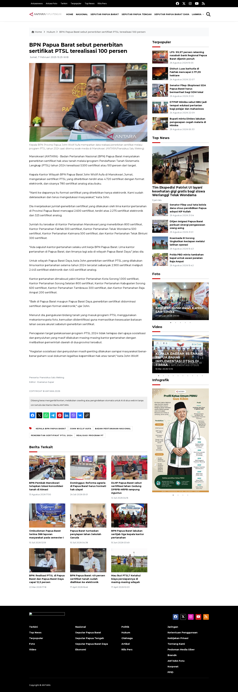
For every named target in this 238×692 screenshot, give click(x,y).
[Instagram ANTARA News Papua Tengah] (190, 3)
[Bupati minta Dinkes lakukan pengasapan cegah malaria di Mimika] (160, 123)
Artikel (125, 643)
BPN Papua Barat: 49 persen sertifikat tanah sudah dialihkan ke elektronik (87, 579)
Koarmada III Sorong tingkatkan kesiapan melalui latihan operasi (187, 241)
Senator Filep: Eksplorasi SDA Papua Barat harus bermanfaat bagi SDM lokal (188, 89)
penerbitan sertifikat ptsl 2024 (52, 435)
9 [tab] (197, 375)
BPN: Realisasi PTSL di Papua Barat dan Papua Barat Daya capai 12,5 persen (47, 579)
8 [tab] (192, 375)
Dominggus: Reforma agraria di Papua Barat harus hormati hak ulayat (88, 486)
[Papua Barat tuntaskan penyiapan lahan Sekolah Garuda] (88, 515)
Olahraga (127, 638)
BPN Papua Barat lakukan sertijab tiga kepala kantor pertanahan (127, 534)
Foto (156, 274)
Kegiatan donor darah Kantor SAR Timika (179, 310)
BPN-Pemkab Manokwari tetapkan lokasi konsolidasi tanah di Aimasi (46, 486)
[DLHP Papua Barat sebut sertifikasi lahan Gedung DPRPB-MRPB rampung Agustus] (129, 467)
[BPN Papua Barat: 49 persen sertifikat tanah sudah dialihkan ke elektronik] (88, 560)
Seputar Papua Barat (105, 14)
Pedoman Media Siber (181, 649)
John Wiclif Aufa (80, 428)
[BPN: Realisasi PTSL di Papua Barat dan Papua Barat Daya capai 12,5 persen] (47, 560)
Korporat (173, 666)
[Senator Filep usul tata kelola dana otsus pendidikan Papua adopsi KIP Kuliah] (160, 209)
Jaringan (173, 626)
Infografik (160, 380)
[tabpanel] (180, 301)
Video (157, 327)
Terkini (64, 3)
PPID (170, 672)
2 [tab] (175, 322)
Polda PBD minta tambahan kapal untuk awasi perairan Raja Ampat (187, 258)
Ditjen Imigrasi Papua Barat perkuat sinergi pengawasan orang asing (187, 225)
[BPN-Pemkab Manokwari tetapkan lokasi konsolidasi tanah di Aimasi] (47, 467)
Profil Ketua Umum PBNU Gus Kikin (179, 482)
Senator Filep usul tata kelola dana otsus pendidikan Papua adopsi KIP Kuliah (188, 208)
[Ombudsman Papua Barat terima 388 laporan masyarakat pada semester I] (47, 515)
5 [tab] (190, 322)
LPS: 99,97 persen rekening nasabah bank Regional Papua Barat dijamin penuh (188, 55)
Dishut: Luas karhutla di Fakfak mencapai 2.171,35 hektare (185, 72)
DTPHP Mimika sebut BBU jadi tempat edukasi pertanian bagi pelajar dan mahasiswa (188, 105)
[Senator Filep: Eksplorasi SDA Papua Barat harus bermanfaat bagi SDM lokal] (160, 90)
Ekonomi (80, 649)
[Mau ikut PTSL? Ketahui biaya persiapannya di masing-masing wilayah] (129, 560)
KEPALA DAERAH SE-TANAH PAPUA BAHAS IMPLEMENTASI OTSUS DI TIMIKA (179, 359)
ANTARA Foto (176, 660)
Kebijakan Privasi (178, 638)
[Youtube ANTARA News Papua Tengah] (197, 3)
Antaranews (37, 3)
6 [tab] (183, 375)
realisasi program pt (90, 435)
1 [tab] (170, 322)
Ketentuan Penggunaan (183, 632)
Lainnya (197, 14)
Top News (89, 3)
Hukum (51, 31)
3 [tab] (180, 322)
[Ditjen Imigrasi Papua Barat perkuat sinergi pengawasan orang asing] (160, 226)
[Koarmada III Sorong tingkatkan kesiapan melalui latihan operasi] (160, 242)
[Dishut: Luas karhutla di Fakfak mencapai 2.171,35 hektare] (160, 73)
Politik (125, 626)
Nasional (82, 14)
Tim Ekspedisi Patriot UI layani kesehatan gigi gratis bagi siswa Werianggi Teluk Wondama (178, 191)
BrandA (172, 655)
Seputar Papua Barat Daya (171, 14)
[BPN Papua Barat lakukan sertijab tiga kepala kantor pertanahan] (129, 515)
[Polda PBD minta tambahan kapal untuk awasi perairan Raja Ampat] (160, 259)
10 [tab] (202, 375)
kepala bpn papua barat (51, 428)
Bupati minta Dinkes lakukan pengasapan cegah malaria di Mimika (188, 122)
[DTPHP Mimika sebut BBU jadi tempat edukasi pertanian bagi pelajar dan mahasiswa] (160, 106)
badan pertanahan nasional (113, 428)
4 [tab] (185, 322)
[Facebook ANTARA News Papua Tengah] (177, 3)
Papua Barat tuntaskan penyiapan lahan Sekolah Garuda (85, 534)
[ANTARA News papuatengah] (45, 14)
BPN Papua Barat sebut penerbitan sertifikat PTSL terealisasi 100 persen (102, 31)
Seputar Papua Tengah (137, 14)
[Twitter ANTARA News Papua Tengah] (184, 3)
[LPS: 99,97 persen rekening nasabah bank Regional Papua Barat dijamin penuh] (160, 56)
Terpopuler (76, 3)
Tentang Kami (176, 643)
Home (69, 14)
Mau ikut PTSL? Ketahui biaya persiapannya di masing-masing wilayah (126, 579)
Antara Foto (51, 3)
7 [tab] (187, 375)
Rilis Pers (102, 3)
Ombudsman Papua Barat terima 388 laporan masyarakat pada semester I (46, 534)
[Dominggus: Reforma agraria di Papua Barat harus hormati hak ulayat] (88, 467)
